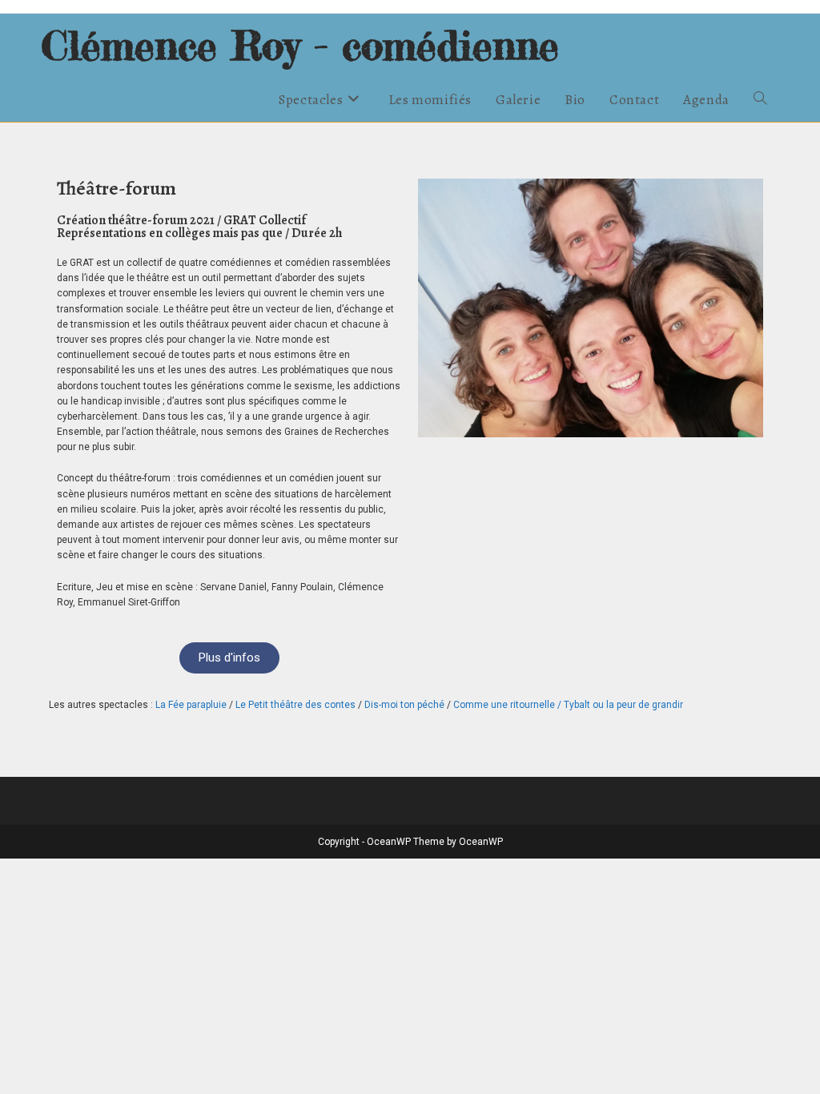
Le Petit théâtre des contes (295, 704)
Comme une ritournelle (504, 704)
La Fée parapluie (191, 704)
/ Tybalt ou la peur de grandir (619, 704)
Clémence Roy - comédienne (300, 45)
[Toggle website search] (760, 100)
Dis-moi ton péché (404, 704)
